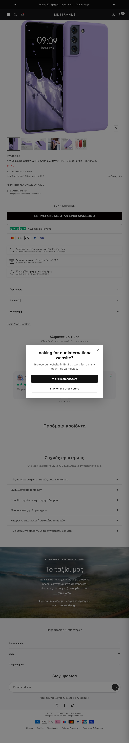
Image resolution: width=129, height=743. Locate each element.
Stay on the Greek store (64, 388)
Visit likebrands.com (64, 378)
